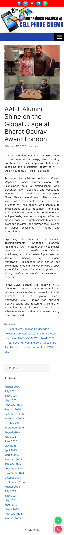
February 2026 (13, 404)
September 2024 (14, 482)
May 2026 (10, 400)
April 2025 (10, 450)
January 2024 (12, 518)
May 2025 (10, 445)
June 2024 (10, 495)
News (11, 324)
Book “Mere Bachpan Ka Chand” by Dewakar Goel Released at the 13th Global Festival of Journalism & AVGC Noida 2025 (29, 333)
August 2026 (12, 386)
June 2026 (10, 395)
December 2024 (14, 468)
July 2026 (10, 391)
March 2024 (11, 509)
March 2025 (11, 454)
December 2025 (14, 414)
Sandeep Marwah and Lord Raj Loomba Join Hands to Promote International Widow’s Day (31, 347)
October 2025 (12, 423)
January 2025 (12, 463)
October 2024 (12, 477)
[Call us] (58, 528)
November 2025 (14, 418)
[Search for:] (26, 368)
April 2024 (10, 504)
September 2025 (14, 427)
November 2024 (14, 473)
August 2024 (12, 486)
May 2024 (10, 500)
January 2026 (12, 409)
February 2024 (13, 514)
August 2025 (12, 432)
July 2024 (10, 491)
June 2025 (10, 441)
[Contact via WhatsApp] (58, 519)
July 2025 (10, 436)
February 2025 (13, 459)
